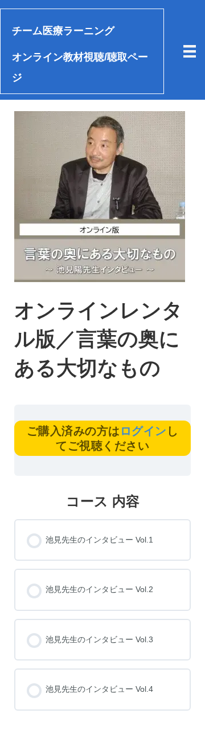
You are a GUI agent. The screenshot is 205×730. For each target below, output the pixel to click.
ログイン (143, 431)
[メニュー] (189, 51)
